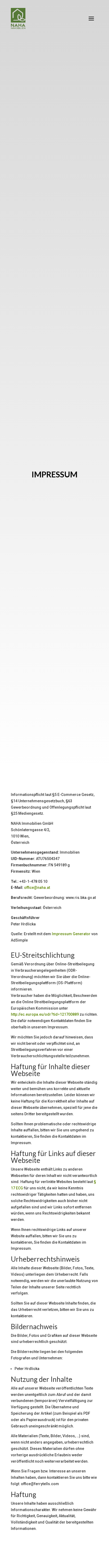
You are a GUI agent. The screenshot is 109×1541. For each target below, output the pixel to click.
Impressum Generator (71, 934)
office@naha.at (37, 887)
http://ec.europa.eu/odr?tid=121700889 (45, 1014)
